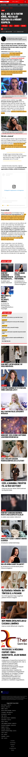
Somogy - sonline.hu (5, 728)
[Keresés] (22, 2)
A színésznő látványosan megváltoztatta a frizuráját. (7, 306)
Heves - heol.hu (4, 721)
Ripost (9, 29)
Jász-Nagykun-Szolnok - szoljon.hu (8, 723)
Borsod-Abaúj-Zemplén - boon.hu (8, 710)
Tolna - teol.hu (4, 732)
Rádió (12, 750)
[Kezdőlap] (4, 1)
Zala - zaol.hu (4, 738)
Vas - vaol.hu (4, 734)
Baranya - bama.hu (5, 706)
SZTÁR (7, 8)
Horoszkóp (3, 4)
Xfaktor (16, 26)
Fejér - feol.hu (4, 716)
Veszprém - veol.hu (5, 736)
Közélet (13, 740)
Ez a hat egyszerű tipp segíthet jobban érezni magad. (12, 596)
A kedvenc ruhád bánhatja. (10, 543)
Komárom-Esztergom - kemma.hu (8, 725)
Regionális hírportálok (13, 703)
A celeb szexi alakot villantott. (6, 282)
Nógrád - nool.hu (5, 727)
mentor (23, 26)
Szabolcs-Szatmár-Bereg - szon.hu (8, 730)
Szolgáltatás (12, 748)
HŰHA (11, 8)
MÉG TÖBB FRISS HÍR (6, 341)
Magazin (12, 744)
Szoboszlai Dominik (13, 4)
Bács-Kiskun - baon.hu (6, 705)
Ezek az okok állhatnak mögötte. (13, 626)
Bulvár (13, 746)
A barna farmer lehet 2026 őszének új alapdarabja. (14, 489)
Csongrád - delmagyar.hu (7, 712)
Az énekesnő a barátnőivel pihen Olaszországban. (21, 282)
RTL (10, 26)
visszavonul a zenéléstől (17, 58)
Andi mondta (8, 213)
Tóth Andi (4, 26)
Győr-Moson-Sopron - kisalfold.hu (8, 717)
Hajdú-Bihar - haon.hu (6, 719)
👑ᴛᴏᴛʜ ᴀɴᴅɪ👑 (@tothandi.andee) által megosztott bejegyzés (15, 205)
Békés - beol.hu (4, 708)
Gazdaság (13, 742)
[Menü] (25, 1)
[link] (4, 270)
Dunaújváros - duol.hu (6, 714)
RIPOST (2, 8)
